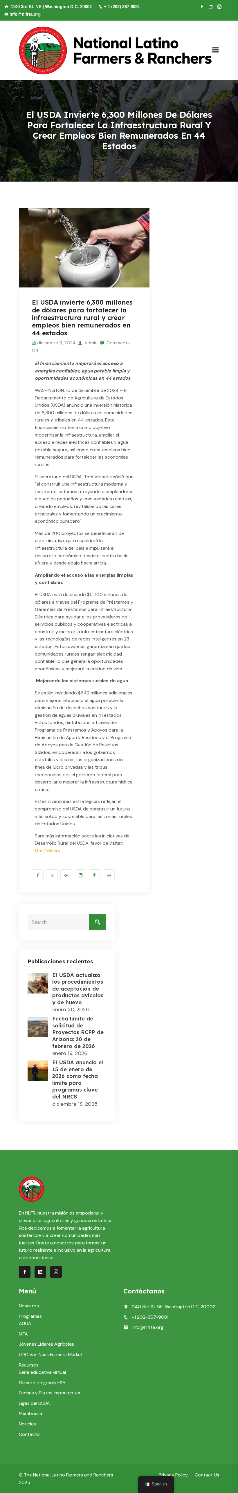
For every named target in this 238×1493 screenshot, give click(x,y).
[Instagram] (219, 6)
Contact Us (207, 1475)
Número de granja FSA (42, 1383)
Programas (30, 1316)
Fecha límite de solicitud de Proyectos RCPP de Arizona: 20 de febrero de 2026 (78, 1032)
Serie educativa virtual (42, 1372)
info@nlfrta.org (25, 14)
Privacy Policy (173, 1475)
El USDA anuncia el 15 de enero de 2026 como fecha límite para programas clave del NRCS (77, 1079)
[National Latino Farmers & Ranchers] (115, 50)
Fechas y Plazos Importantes (49, 1393)
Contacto (29, 1434)
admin (91, 343)
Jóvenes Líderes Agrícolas (46, 1344)
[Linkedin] (210, 6)
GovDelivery (47, 851)
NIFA (23, 1334)
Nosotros (29, 1306)
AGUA (25, 1323)
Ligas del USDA (34, 1403)
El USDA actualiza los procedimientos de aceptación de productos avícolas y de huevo (77, 989)
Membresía (30, 1413)
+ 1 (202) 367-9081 (122, 6)
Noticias (27, 1424)
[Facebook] (202, 6)
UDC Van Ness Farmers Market (51, 1354)
